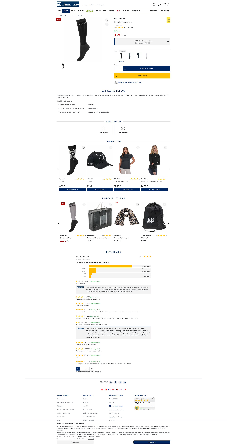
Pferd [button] (73, 11)
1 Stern (84, 276)
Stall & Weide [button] (101, 11)
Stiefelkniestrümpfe (77, 16)
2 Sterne (84, 273)
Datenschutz (91, 439)
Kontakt (85, 399)
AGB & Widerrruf (114, 413)
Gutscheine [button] (136, 11)
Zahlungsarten (61, 399)
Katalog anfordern (88, 420)
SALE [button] (118, 11)
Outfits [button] (111, 11)
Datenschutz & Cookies (115, 417)
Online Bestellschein (63, 413)
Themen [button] (81, 11)
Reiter (58, 16)
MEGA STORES (164, 11)
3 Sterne (84, 271)
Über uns (111, 402)
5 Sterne (84, 266)
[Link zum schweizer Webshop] (106, 389)
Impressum (112, 420)
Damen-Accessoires (66, 16)
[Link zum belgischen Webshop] (117, 389)
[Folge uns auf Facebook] (115, 382)
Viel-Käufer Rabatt (88, 409)
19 (92, 369)
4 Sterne (84, 268)
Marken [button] (126, 11)
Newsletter (86, 406)
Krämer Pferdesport (116, 395)
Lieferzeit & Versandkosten (65, 402)
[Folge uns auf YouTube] (124, 382)
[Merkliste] (164, 4)
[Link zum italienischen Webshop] (125, 389)
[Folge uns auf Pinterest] (120, 382)
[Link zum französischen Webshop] (109, 389)
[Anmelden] (159, 4)
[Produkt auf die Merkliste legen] (107, 20)
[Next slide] (107, 39)
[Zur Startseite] (68, 4)
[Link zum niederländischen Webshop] (113, 389)
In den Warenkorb (72, 189)
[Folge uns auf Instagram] (111, 382)
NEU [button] (59, 11)
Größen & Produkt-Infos (90, 413)
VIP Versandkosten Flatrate (65, 409)
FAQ (58, 420)
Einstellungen (75, 442)
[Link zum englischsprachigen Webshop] (121, 389)
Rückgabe (60, 406)
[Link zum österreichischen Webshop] (102, 389)
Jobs (116, 406)
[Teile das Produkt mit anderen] (107, 24)
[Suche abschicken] (155, 5)
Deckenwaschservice (89, 417)
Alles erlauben (152, 442)
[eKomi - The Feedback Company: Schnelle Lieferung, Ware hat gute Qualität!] (144, 403)
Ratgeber (123, 51)
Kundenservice (88, 395)
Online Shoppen (63, 395)
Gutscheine (60, 417)
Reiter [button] (66, 11)
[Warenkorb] (168, 4)
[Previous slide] (58, 39)
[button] (90, 11)
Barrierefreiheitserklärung (116, 410)
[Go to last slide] (58, 169)
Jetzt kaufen (142, 75)
